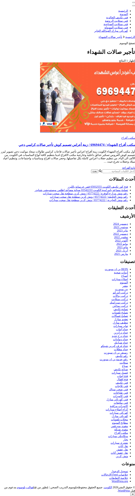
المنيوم (124, 282)
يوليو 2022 (122, 243)
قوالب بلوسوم (25, 487)
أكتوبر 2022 (121, 240)
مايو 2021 (122, 247)
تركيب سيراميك (119, 302)
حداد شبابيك (121, 342)
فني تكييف (122, 382)
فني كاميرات (120, 396)
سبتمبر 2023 (121, 227)
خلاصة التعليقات (118, 477)
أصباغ (124, 275)
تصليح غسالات (120, 315)
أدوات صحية (121, 272)
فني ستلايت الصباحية (116, 24)
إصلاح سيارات (120, 279)
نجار (125, 439)
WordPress (124, 490)
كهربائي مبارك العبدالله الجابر (111, 30)
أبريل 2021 (122, 250)
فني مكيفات (121, 402)
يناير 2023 (122, 230)
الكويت (108, 487)
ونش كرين (122, 456)
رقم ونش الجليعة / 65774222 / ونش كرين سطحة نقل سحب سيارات (89, 196)
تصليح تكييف (121, 309)
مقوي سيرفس (119, 426)
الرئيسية (123, 10)
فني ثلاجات (121, 386)
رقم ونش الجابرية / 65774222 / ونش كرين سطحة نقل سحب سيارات (88, 200)
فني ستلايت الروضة (116, 20)
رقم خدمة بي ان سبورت (114, 359)
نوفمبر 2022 (121, 237)
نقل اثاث (123, 446)
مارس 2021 (121, 253)
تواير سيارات (120, 325)
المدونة (124, 14)
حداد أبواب (122, 329)
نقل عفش (122, 449)
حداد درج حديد (120, 335)
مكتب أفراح (128, 137)
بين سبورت (121, 289)
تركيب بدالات (120, 295)
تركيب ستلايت (119, 299)
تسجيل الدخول (119, 471)
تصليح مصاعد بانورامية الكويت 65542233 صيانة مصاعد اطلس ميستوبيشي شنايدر (81, 190)
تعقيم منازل (121, 319)
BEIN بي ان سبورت (116, 269)
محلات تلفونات (119, 419)
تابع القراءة (128, 167)
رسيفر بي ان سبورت (116, 352)
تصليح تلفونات (120, 312)
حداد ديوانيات (120, 339)
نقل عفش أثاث (119, 452)
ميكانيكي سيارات (118, 436)
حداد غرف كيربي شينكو (114, 345)
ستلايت (124, 362)
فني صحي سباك (118, 389)
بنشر (125, 285)
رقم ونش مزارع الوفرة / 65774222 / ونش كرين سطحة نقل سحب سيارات (85, 193)
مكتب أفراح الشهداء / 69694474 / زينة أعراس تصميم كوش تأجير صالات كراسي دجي (77, 145)
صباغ (125, 366)
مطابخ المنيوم (120, 422)
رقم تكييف (121, 356)
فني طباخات (120, 392)
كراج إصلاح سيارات (117, 409)
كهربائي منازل (120, 416)
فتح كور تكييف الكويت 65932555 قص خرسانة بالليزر (98, 186)
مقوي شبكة (121, 429)
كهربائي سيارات (119, 412)
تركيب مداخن (120, 305)
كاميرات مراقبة (119, 406)
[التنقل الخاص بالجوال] (133, 2)
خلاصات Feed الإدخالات (114, 474)
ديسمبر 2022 (120, 233)
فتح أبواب (122, 376)
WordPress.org (120, 481)
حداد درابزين (121, 332)
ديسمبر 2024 (120, 223)
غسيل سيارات (120, 372)
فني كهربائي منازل (117, 399)
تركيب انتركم (120, 292)
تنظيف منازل (120, 322)
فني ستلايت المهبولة (116, 27)
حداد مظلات (121, 349)
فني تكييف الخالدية (117, 17)
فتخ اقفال (122, 379)
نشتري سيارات (119, 442)
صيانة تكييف (121, 369)
